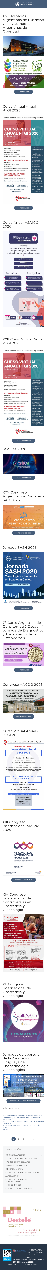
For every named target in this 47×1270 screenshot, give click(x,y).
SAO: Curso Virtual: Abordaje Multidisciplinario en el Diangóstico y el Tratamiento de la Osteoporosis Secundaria (22, 1117)
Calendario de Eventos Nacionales (22, 1173)
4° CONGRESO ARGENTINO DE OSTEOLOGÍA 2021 (21, 1126)
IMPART (6, 1129)
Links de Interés (13, 1185)
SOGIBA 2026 (14, 449)
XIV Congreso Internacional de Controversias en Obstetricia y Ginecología (17, 902)
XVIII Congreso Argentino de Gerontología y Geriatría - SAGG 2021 (23, 1122)
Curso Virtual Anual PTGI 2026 (19, 108)
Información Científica (16, 1166)
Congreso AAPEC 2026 (15, 1155)
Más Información (23, 716)
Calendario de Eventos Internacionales (16, 1181)
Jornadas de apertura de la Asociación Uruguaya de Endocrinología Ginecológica (21, 1062)
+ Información (23, 92)
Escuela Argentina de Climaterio (21, 1159)
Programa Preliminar (23, 880)
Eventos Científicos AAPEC (17, 1162)
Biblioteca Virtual (14, 1169)
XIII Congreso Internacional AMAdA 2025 (21, 826)
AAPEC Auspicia (12, 1176)
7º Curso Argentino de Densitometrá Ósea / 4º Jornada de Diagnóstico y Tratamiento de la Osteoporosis (23, 630)
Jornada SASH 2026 (20, 548)
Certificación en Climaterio (18, 1189)
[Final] (33, 1139)
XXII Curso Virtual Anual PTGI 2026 (23, 341)
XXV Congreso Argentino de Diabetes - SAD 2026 (23, 496)
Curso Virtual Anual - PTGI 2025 (21, 733)
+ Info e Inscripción (23, 441)
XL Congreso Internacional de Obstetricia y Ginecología (17, 990)
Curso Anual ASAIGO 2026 (21, 224)
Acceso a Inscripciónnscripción (23, 1101)
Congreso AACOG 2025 (22, 685)
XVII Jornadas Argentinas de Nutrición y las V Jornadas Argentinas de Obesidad (23, 23)
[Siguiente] (28, 1139)
